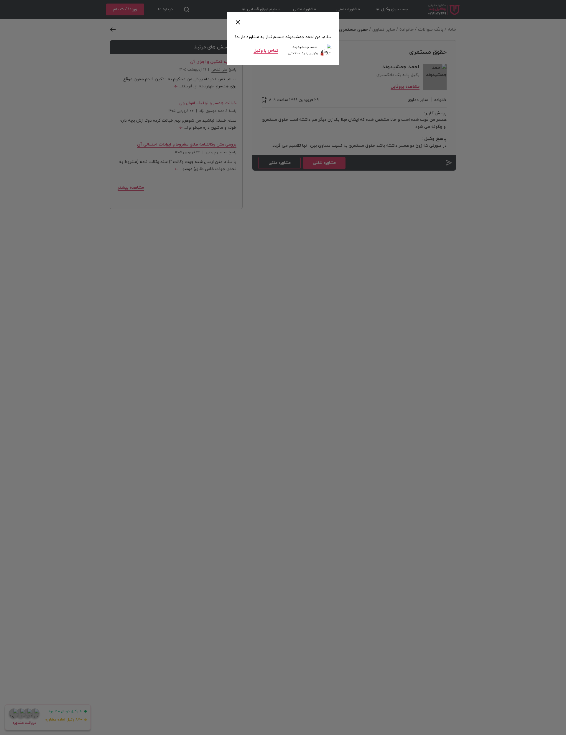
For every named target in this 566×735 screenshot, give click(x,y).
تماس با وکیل (266, 50)
